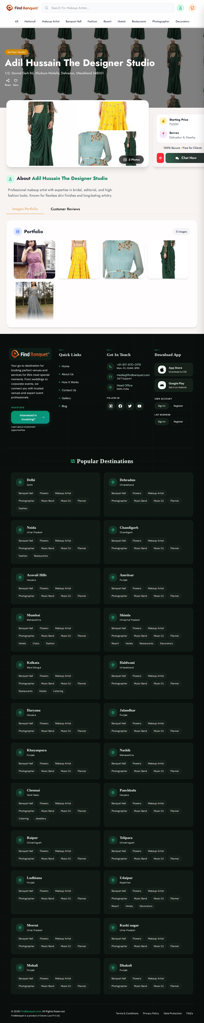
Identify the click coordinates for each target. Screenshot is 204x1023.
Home (65, 366)
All (16, 21)
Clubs (36, 643)
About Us (68, 374)
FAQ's (189, 1013)
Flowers (44, 493)
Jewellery (40, 818)
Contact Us (69, 390)
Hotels (122, 21)
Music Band (47, 500)
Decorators (182, 21)
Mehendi (30, 21)
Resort (107, 21)
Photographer (160, 21)
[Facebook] (120, 406)
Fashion (92, 21)
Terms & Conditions (127, 1013)
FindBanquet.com (31, 1011)
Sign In (161, 405)
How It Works (70, 382)
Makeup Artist (50, 21)
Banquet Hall (73, 21)
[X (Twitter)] (130, 406)
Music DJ (66, 500)
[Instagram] (111, 406)
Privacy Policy (151, 1013)
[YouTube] (139, 406)
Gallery (66, 398)
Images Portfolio (25, 208)
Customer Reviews (65, 209)
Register (178, 405)
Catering (58, 691)
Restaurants (139, 21)
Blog (64, 406)
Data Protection (173, 1013)
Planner (82, 500)
